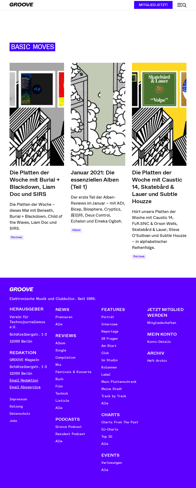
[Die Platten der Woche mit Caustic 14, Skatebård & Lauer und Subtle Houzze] (159, 114)
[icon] (181, 5)
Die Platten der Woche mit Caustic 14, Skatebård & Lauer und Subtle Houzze (157, 186)
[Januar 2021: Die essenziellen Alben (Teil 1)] (98, 114)
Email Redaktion (24, 380)
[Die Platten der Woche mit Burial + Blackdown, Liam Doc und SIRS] (37, 114)
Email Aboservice (25, 387)
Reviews (16, 237)
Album (76, 230)
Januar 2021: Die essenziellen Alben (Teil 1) (95, 179)
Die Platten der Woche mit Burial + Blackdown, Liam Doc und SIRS (35, 183)
